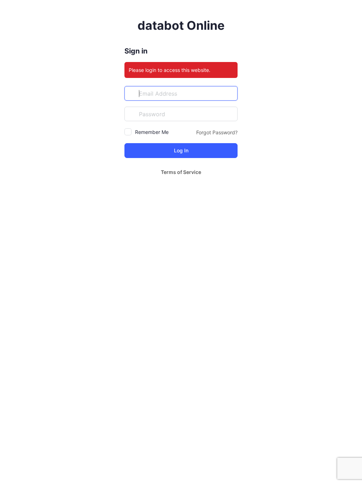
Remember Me (152, 132)
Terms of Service (181, 172)
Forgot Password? (217, 132)
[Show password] (230, 114)
